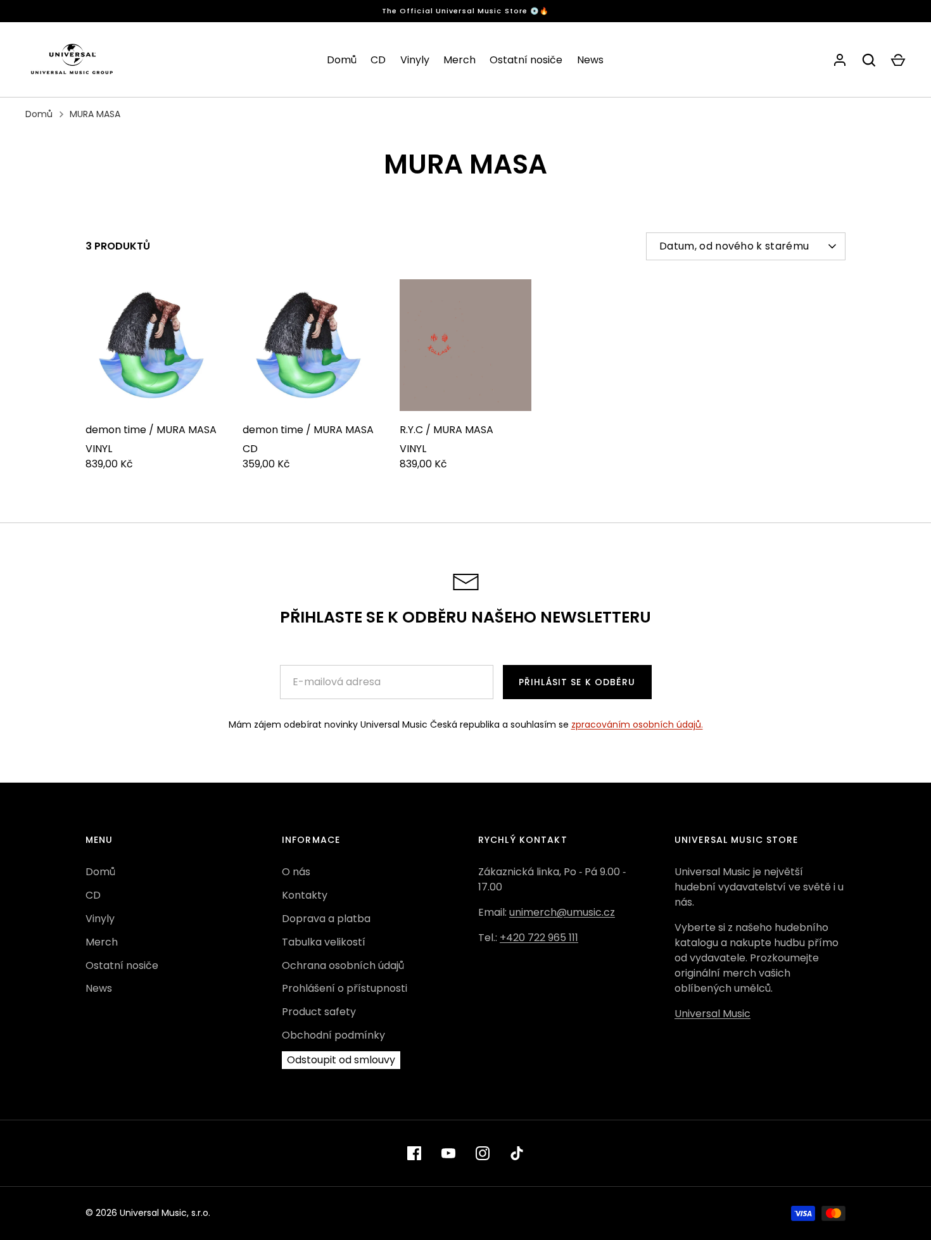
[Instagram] (483, 1153)
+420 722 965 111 (539, 937)
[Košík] (898, 60)
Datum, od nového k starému (734, 246)
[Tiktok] (517, 1153)
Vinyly (414, 60)
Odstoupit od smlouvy (341, 1060)
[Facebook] (414, 1153)
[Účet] (840, 60)
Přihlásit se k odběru (577, 682)
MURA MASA (95, 114)
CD (378, 60)
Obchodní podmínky (333, 1035)
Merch (459, 60)
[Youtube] (448, 1153)
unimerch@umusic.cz (562, 912)
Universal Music (712, 1013)
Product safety (319, 1011)
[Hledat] (869, 60)
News (590, 60)
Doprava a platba (326, 918)
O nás (296, 871)
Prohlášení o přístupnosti (344, 988)
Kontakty (304, 895)
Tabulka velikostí (323, 942)
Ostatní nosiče (526, 60)
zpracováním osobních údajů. (637, 724)
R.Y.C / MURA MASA (446, 429)
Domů (342, 60)
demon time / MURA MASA (151, 429)
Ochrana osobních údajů (343, 965)
